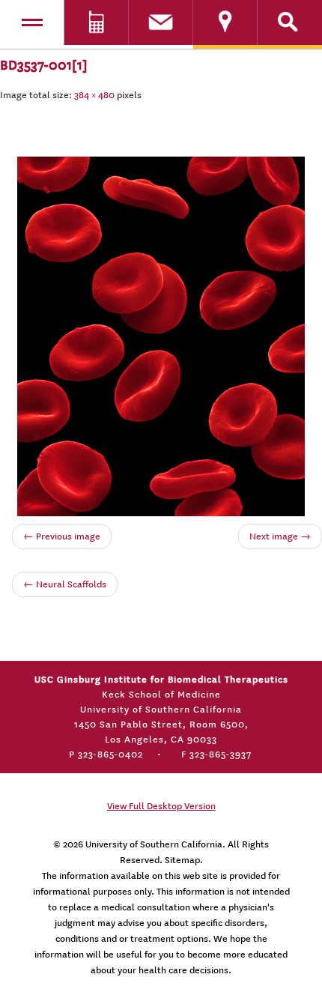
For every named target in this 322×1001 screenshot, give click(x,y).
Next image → (280, 536)
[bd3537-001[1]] (161, 333)
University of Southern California (153, 844)
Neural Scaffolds (64, 584)
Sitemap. (184, 860)
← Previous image (61, 536)
